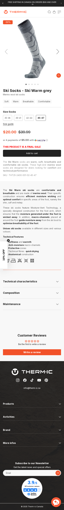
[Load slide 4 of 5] (34, 84)
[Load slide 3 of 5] (32, 84)
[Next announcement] (61, 3)
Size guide (8, 124)
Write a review (32, 352)
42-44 (30, 118)
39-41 (19, 118)
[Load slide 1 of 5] (26, 84)
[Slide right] (57, 51)
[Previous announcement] (3, 3)
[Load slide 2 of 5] (29, 84)
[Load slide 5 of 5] (37, 84)
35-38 (8, 118)
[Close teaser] (8, 240)
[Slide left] (6, 51)
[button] (49, 12)
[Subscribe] (58, 472)
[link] (54, 12)
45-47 (41, 118)
